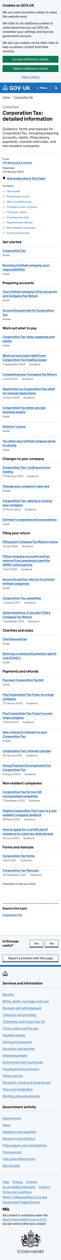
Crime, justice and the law (20, 1028)
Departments (12, 1118)
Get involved (11, 1166)
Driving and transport (17, 1042)
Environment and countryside (23, 1062)
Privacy (18, 1182)
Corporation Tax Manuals (21, 870)
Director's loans (14, 427)
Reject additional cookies (30, 68)
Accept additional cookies (30, 59)
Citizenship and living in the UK (24, 1022)
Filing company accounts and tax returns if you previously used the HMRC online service (26, 560)
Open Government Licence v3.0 (24, 1219)
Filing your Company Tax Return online (30, 542)
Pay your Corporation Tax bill (23, 680)
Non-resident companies (21, 227)
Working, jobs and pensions (21, 1096)
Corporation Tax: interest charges (27, 751)
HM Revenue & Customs (17, 162)
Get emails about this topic (26, 178)
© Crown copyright (30, 1251)
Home (6, 97)
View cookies (30, 77)
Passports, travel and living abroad (26, 1082)
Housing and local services (21, 1069)
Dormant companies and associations (30, 520)
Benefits (8, 994)
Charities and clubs (18, 217)
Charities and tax (15, 639)
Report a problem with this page (30, 958)
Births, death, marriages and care (26, 1001)
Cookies (31, 1182)
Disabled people (14, 1035)
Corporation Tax (23, 97)
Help (6, 1182)
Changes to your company (22, 207)
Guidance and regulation (19, 1132)
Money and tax (13, 1076)
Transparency (12, 1152)
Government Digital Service (21, 1202)
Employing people (15, 1055)
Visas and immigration (18, 1089)
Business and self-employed (22, 1008)
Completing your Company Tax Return (30, 374)
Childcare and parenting (19, 1015)
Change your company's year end (26, 486)
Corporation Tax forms (19, 856)
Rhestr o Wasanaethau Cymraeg (25, 1197)
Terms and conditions (17, 1192)
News (7, 1125)
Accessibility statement (19, 1187)
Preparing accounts (18, 196)
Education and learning (18, 1049)
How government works (19, 1159)
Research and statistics (19, 1139)
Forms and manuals (18, 233)
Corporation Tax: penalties (22, 598)
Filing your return (17, 212)
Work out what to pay (19, 201)
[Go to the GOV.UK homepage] (16, 88)
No (54, 943)
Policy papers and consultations (25, 1145)
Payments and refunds (20, 222)
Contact (44, 1187)
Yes (38, 943)
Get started (13, 191)
